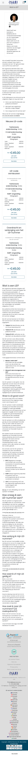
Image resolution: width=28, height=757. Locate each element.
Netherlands (14, 722)
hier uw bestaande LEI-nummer (15, 569)
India (14, 714)
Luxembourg (14, 721)
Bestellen (14, 161)
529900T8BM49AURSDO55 (14, 646)
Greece (14, 708)
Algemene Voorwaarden (14, 664)
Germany (14, 705)
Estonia (14, 701)
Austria (14, 694)
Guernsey (15, 710)
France (15, 703)
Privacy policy (14, 667)
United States (14, 735)
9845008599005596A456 (14, 642)
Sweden (14, 729)
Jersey (15, 719)
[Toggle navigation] (3, 2)
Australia (14, 693)
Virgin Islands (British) (14, 736)
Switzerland (14, 731)
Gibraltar (14, 707)
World (14, 738)
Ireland (15, 715)
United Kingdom (14, 733)
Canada (14, 696)
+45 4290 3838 (14, 684)
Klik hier (4, 490)
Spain (14, 728)
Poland (15, 726)
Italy (14, 717)
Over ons (14, 662)
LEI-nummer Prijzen (14, 659)
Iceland (14, 712)
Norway (14, 724)
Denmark (14, 700)
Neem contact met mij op (14, 669)
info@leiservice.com (15, 682)
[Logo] (13, 2)
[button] (14, 754)
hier (15, 624)
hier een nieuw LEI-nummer (14, 512)
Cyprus (15, 698)
